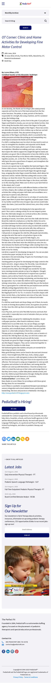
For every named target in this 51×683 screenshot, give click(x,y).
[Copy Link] (23, 439)
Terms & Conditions (31, 677)
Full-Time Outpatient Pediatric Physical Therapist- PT (24, 489)
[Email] (18, 439)
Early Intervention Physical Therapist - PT (20, 474)
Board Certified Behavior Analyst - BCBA (20, 497)
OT (43, 56)
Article (17, 56)
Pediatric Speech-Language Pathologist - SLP (21, 482)
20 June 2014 (9, 56)
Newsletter (37, 56)
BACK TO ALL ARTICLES (14, 459)
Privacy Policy (18, 677)
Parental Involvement (12, 58)
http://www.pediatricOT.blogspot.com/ (15, 393)
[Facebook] (4, 439)
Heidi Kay (7, 61)
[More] (27, 439)
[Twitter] (9, 439)
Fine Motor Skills (26, 56)
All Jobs (13, 409)
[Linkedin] (13, 439)
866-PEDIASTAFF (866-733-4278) (17, 642)
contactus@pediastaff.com (15, 644)
